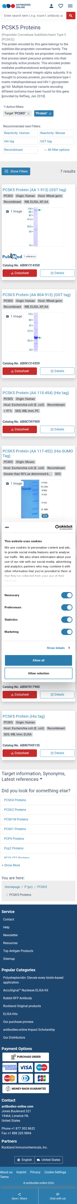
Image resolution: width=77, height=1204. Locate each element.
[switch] (66, 607)
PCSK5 (42, 887)
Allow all (38, 660)
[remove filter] (28, 113)
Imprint (21, 1172)
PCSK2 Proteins (15, 810)
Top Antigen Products (18, 951)
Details (59, 273)
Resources (10, 943)
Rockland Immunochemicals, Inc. (25, 1147)
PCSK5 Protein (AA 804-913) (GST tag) (37, 294)
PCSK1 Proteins (15, 829)
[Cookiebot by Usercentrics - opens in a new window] (55, 527)
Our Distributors (14, 1037)
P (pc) (28, 887)
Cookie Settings (55, 1172)
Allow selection (38, 673)
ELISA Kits (10, 1014)
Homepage (12, 887)
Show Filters (19, 171)
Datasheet (22, 273)
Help (6, 927)
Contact (8, 919)
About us (6, 1172)
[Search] (70, 15)
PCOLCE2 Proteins (17, 858)
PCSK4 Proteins (15, 800)
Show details (56, 648)
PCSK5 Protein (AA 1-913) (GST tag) (34, 189)
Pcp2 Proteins (13, 848)
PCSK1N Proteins (16, 819)
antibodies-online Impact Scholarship (29, 1030)
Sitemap (9, 959)
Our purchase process (18, 1022)
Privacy (35, 1172)
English (27, 1160)
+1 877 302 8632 (23, 1128)
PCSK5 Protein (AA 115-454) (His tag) (36, 392)
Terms (4, 1177)
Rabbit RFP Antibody (17, 998)
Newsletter (10, 935)
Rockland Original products (22, 1006)
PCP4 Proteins (14, 839)
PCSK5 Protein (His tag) (24, 716)
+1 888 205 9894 (19, 1133)
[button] (11, 865)
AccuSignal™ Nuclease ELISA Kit (25, 990)
